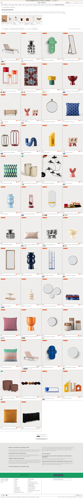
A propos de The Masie (4, 479)
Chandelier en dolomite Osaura (67, 152)
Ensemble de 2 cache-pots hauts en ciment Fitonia (29, 183)
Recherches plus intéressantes (19, 492)
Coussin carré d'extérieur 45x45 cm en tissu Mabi (8, 336)
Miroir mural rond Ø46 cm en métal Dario (48, 121)
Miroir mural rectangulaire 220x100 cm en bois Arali (8, 275)
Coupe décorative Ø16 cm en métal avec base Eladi (71, 91)
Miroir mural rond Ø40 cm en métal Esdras (69, 367)
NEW (9, 4)
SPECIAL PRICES (4, 4)
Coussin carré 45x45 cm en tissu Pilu (6, 367)
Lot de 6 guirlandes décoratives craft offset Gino (29, 398)
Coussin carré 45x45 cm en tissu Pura (68, 121)
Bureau (53, 4)
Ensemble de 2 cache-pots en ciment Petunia (8, 398)
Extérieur (12, 4)
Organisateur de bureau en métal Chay (48, 398)
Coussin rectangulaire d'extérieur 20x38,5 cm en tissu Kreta (30, 244)
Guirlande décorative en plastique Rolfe (48, 183)
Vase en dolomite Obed (45, 152)
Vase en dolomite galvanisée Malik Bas (6, 244)
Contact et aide (31, 479)
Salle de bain (35, 4)
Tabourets (20, 4)
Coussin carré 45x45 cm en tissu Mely (6, 183)
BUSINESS (62, 4)
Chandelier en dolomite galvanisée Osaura (48, 244)
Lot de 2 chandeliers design (25, 121)
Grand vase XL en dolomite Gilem (26, 275)
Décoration (43, 4)
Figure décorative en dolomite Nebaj (48, 60)
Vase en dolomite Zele (45, 91)
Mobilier (30, 4)
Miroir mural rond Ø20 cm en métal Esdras (48, 336)
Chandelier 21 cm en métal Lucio (26, 306)
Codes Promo (30, 491)
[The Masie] (41, 2)
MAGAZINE (57, 4)
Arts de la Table (48, 4)
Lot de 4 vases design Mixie (67, 398)
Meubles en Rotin (17, 487)
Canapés (26, 4)
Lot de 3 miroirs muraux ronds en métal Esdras (49, 306)
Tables (23, 4)
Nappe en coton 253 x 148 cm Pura (68, 306)
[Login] (82, 2)
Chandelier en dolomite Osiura (67, 183)
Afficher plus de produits (41, 438)
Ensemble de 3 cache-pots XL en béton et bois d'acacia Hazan (72, 336)
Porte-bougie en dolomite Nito (26, 152)
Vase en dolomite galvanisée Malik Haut (27, 60)
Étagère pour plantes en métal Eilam (47, 275)
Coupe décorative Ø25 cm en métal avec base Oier (29, 336)
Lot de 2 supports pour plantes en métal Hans (8, 152)
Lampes (39, 4)
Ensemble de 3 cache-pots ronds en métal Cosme (8, 91)
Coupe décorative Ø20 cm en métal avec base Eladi (71, 244)
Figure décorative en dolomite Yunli (47, 367)
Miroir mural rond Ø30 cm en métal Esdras (69, 275)
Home (2, 7)
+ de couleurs (30, 368)
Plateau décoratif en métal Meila (6, 306)
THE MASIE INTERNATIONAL (58, 479)
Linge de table (17, 488)
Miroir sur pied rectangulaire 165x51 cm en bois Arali (71, 60)
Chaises (16, 4)
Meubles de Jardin (17, 491)
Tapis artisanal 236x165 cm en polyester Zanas (28, 91)
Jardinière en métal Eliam (4, 121)
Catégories (16, 479)
